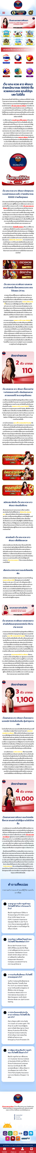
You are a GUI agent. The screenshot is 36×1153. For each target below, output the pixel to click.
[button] (3, 13)
